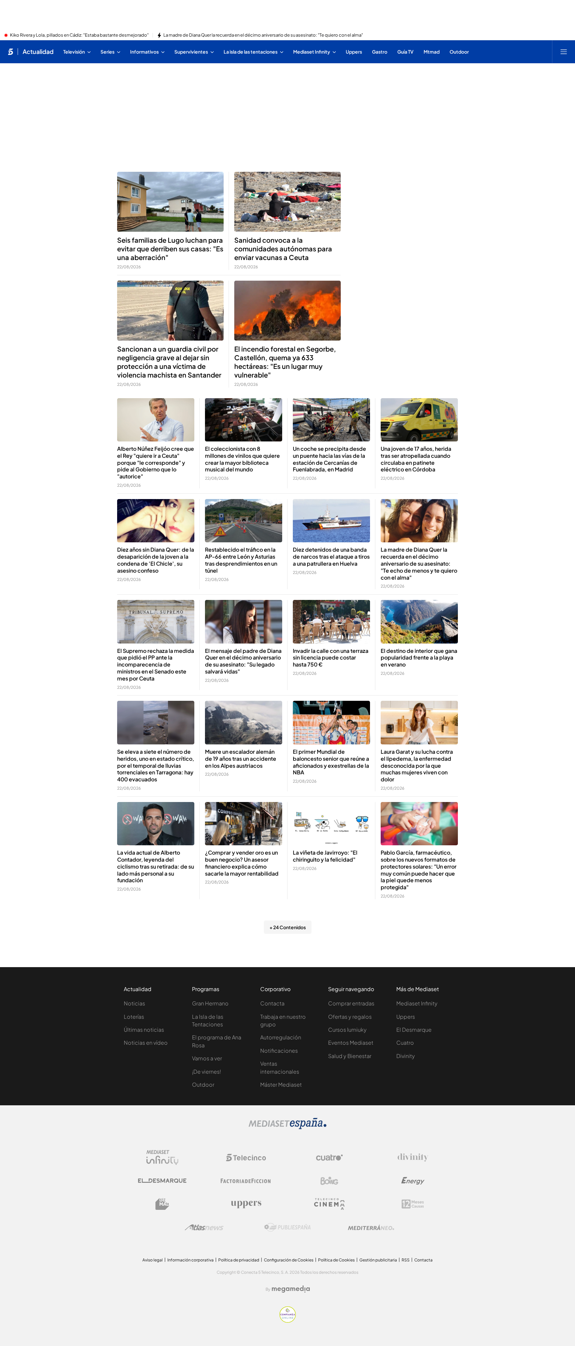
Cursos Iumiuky (347, 1029)
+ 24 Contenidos (288, 927)
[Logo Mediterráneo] (371, 1227)
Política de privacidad (238, 1259)
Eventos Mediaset (350, 1042)
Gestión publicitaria (378, 1259)
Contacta (272, 1003)
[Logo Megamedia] (291, 1289)
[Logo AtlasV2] (204, 1227)
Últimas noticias (144, 1029)
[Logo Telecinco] (246, 1157)
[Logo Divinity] (413, 1157)
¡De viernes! (206, 1071)
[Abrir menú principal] (563, 51)
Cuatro (405, 1042)
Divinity (405, 1055)
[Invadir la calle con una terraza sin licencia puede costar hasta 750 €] (331, 622)
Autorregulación (280, 1037)
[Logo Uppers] (246, 1204)
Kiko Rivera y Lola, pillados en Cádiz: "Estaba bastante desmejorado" (79, 35)
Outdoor (203, 1084)
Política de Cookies (336, 1259)
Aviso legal (152, 1259)
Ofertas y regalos (350, 1016)
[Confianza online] (288, 1320)
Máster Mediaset (281, 1084)
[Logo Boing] (329, 1181)
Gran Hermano (210, 1003)
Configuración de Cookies (288, 1259)
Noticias (134, 1003)
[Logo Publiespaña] (287, 1227)
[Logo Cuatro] (329, 1157)
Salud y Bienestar (349, 1055)
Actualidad (38, 52)
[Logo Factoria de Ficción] (246, 1181)
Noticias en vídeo (146, 1042)
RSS (406, 1259)
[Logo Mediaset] (287, 1127)
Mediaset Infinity (417, 1003)
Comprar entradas (351, 1003)
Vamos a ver (207, 1058)
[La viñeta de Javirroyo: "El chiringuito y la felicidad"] (331, 824)
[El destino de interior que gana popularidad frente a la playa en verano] (419, 622)
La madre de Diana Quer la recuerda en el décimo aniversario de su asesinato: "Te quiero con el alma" (263, 35)
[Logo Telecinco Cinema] (329, 1204)
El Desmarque (414, 1029)
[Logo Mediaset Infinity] (162, 1157)
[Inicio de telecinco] (10, 51)
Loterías (134, 1016)
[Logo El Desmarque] (162, 1181)
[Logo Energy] (413, 1181)
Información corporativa (190, 1259)
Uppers (405, 1016)
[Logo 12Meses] (413, 1204)
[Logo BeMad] (162, 1204)
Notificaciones (279, 1050)
